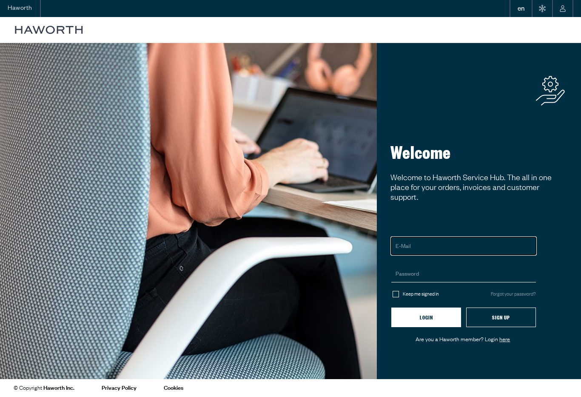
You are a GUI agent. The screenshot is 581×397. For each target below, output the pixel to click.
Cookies (173, 387)
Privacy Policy (119, 387)
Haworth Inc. (58, 387)
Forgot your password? (513, 294)
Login (426, 317)
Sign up (501, 317)
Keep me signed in (421, 294)
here (504, 339)
